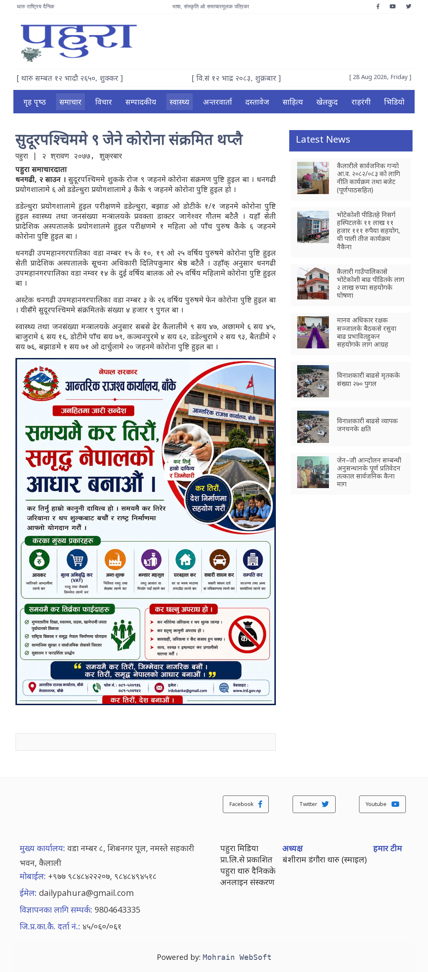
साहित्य (293, 102)
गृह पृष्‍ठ (34, 102)
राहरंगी (361, 102)
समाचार (70, 102)
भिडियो (394, 102)
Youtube (377, 804)
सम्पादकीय (140, 102)
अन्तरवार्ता (217, 102)
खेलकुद (327, 102)
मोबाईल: (33, 876)
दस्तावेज (257, 102)
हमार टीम (387, 848)
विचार (103, 102)
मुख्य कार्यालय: (42, 848)
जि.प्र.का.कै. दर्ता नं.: (50, 926)
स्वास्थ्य (179, 102)
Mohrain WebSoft (237, 957)
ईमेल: (28, 892)
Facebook (242, 804)
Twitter (308, 804)
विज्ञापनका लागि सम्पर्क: (56, 909)
